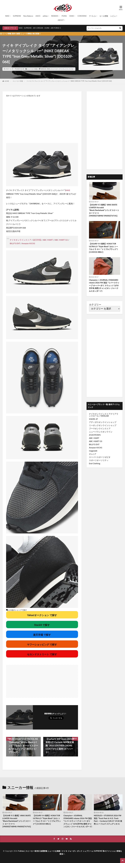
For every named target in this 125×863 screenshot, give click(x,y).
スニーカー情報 (32, 69)
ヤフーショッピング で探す (42, 644)
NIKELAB (105, 416)
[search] (120, 28)
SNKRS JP (93, 419)
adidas (45, 16)
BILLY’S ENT (15, 243)
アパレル (92, 16)
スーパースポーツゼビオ (99, 457)
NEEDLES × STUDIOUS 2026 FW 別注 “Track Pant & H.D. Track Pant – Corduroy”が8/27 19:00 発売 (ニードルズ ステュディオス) (108, 820)
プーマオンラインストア (99, 429)
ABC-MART (48, 240)
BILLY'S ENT (94, 444)
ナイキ (71, 69)
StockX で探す (42, 625)
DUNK (46, 28)
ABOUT (61, 20)
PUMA (64, 16)
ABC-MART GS (61, 240)
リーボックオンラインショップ (102, 425)
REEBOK (54, 16)
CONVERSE (82, 16)
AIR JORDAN (38, 28)
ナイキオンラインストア (20, 240)
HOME (7, 81)
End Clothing (94, 464)
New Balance (28, 16)
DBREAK (43, 69)
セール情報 (103, 16)
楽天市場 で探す (42, 635)
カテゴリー (95, 305)
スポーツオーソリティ (99, 460)
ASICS (38, 16)
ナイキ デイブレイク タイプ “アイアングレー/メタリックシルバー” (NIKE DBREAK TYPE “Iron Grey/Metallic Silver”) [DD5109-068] (69, 81)
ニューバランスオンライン (100, 432)
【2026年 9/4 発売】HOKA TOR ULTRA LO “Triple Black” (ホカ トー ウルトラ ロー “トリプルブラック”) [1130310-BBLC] (103, 248)
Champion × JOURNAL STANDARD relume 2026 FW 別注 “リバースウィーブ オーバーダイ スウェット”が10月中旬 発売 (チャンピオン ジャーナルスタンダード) (104, 285)
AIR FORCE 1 (56, 28)
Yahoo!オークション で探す (42, 615)
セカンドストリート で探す (42, 654)
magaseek (93, 451)
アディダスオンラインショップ (102, 422)
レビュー (113, 16)
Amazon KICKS (28, 243)
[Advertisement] (42, 119)
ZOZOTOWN (95, 435)
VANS (71, 16)
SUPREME (17, 16)
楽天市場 (37, 240)
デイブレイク (63, 69)
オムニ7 (92, 454)
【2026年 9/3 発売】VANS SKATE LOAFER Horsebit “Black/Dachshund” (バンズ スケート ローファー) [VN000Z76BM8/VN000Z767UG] (104, 210)
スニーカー (54, 69)
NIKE (7, 16)
